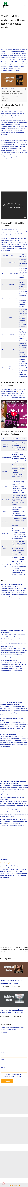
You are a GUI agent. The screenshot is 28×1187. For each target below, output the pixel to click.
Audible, (19, 391)
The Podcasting (6, 986)
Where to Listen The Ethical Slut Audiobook (13, 95)
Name (3, 1052)
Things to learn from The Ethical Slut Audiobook (12, 97)
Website (3, 1067)
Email (3, 1059)
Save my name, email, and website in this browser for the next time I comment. (13, 1075)
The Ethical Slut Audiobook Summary (12, 91)
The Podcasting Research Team (9, 863)
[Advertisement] (14, 40)
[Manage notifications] (3, 1183)
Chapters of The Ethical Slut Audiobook (12, 93)
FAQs (4, 100)
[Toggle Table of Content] (23, 89)
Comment (4, 1032)
